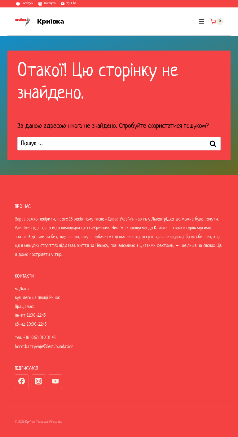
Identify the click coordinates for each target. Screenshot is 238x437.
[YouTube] (55, 381)
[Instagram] (38, 381)
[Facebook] (22, 381)
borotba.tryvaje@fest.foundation (44, 346)
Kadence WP (70, 422)
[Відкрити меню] (201, 21)
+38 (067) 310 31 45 (39, 337)
